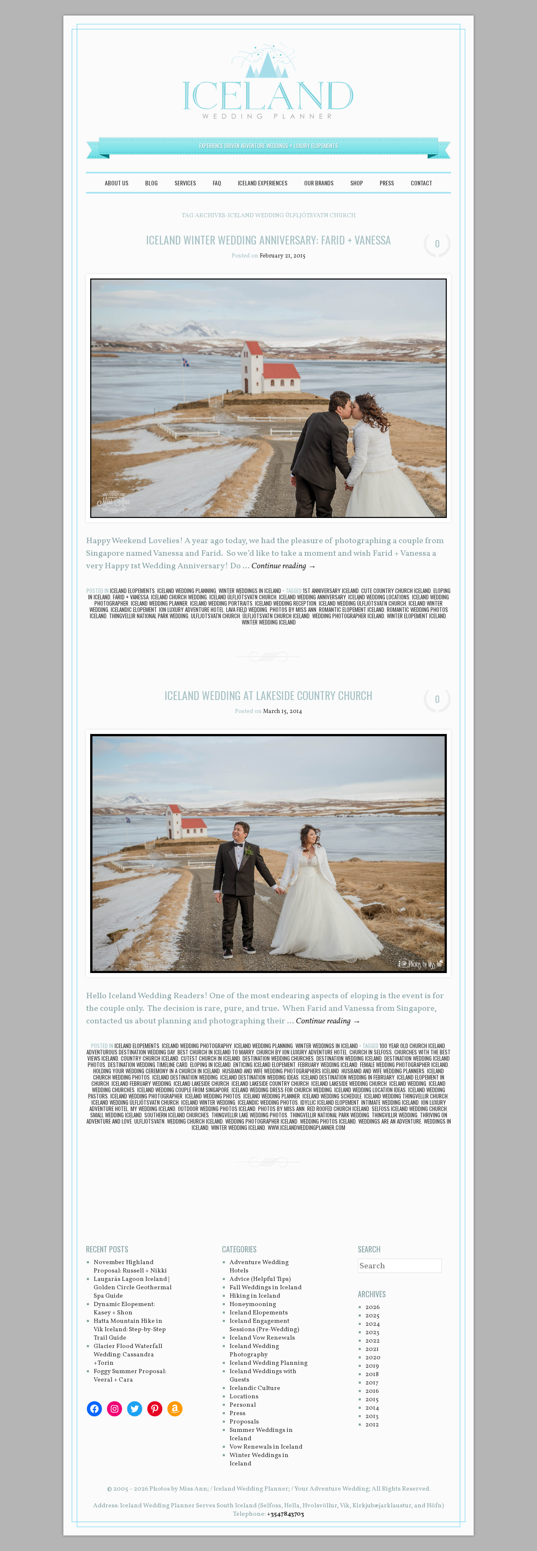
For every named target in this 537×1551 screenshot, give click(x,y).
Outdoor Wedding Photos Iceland (216, 1108)
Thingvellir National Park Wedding (148, 616)
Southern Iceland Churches (176, 1115)
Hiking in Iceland (254, 1296)
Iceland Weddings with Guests (263, 1375)
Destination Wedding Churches (278, 1058)
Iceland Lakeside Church (201, 1083)
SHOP (356, 182)
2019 (372, 1366)
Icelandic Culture (254, 1388)
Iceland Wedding (407, 1083)
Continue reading (283, 566)
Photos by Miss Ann (293, 609)
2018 (372, 1374)
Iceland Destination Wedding (185, 1077)
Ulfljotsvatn (149, 1121)
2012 (372, 1425)
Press (387, 182)
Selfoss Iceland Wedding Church (409, 1108)
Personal (242, 1405)
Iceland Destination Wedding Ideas (259, 1077)
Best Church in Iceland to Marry (215, 1052)
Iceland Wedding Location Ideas (370, 1089)
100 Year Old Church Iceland (412, 1045)
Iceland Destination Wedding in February (347, 1077)
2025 (372, 1316)
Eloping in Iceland (210, 1064)
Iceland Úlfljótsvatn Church (242, 597)
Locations (243, 1396)
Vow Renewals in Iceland (265, 1447)
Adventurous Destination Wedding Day (130, 1052)
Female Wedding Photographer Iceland (404, 1064)
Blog (151, 182)
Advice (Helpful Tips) (260, 1279)
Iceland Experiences (262, 182)
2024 (372, 1324)
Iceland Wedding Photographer (146, 1096)
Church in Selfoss (370, 1052)
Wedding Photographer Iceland (348, 616)
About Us (116, 182)
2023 (372, 1332)
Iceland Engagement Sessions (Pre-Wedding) (264, 1325)
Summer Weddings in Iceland (261, 1434)
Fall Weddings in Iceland (265, 1287)
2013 (371, 1416)
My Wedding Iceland (152, 1108)
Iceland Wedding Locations (378, 597)
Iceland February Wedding (141, 1083)
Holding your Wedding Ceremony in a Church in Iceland (156, 1071)
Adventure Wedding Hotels (259, 1266)
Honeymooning (252, 1304)
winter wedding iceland (269, 622)
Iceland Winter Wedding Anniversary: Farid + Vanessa (268, 240)
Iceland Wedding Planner (159, 603)
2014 (372, 1408)
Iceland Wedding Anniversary (312, 597)
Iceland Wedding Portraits (221, 603)
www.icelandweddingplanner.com (306, 1127)
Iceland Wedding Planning (186, 590)
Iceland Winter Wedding (208, 1102)
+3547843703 (285, 1514)
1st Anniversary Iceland (331, 590)
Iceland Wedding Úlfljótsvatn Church (362, 603)
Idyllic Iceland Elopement (329, 1102)
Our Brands (319, 182)
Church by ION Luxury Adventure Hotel (301, 1052)
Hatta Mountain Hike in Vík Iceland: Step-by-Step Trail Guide (130, 1330)
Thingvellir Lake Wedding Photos (249, 1115)
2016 (372, 1391)
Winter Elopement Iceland (416, 616)
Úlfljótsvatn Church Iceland (276, 616)
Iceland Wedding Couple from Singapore (183, 1089)
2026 (372, 1307)
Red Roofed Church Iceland (338, 1108)
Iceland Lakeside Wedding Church (349, 1083)
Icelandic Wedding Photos (268, 1102)
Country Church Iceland (149, 1058)
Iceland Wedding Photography (197, 1045)
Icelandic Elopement (133, 609)
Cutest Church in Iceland (210, 1058)
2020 (373, 1357)
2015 (371, 1399)
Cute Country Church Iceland (396, 590)
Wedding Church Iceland (195, 1121)
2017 (371, 1383)
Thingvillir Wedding (394, 1115)
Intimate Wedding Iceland (390, 1102)
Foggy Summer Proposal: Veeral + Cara (130, 1375)
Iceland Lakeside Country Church (270, 1083)
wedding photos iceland (328, 1121)
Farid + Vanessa (131, 597)
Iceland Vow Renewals (262, 1338)
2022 (372, 1341)
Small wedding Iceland (116, 1115)
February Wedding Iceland (327, 1064)
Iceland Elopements (132, 590)
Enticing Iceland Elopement (264, 1064)
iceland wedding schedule (332, 1096)
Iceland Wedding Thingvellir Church (406, 1096)
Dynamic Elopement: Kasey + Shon (124, 1308)
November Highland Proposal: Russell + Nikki (130, 1266)
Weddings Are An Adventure (389, 1121)
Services (185, 182)
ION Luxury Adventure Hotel (191, 609)
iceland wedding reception (285, 603)
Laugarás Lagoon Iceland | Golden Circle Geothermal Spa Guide (133, 1288)
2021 (372, 1349)
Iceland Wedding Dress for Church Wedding (282, 1089)
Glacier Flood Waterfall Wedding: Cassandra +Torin (128, 1355)
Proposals (244, 1422)
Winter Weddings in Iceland (250, 590)
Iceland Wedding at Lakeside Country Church (268, 695)
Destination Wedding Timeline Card (148, 1064)
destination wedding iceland (349, 1058)
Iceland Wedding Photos (213, 1096)
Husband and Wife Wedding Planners (383, 1071)
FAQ (217, 182)
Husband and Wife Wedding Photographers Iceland (280, 1071)
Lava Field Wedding (246, 609)
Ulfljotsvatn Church (215, 616)
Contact (421, 182)
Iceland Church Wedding (179, 597)
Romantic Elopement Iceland (351, 609)
